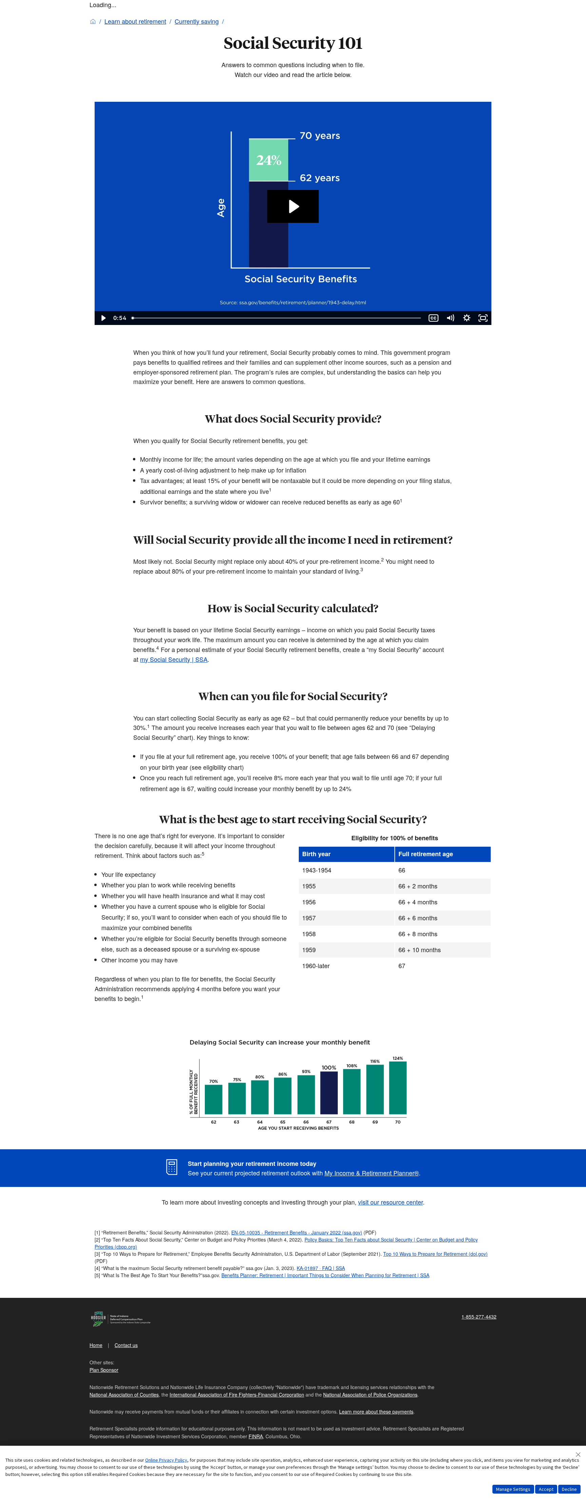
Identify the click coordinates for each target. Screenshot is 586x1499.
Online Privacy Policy (166, 1460)
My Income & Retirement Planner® (372, 1172)
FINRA (256, 1436)
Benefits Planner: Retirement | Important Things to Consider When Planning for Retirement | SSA (325, 1275)
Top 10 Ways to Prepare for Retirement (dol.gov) (435, 1253)
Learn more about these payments (376, 1411)
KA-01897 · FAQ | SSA (321, 1268)
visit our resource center (390, 1201)
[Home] (93, 21)
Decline (569, 1489)
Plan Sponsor (104, 1369)
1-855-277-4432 (479, 1316)
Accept (546, 1489)
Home (96, 1345)
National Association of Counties (124, 1394)
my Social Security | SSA (174, 659)
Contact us (126, 1345)
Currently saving (197, 21)
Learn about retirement (135, 21)
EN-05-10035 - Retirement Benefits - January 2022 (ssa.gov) (296, 1232)
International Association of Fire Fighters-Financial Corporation (237, 1394)
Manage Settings (513, 1489)
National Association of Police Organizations (370, 1394)
